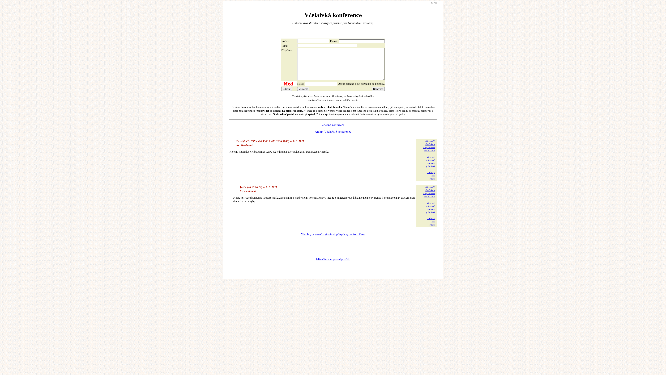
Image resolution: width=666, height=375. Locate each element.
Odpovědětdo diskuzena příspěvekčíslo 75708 (429, 146)
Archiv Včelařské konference (333, 131)
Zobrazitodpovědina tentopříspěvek (430, 161)
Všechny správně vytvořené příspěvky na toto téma (333, 234)
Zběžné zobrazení (333, 125)
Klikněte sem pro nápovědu (333, 259)
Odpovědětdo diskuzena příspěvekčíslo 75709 (429, 192)
